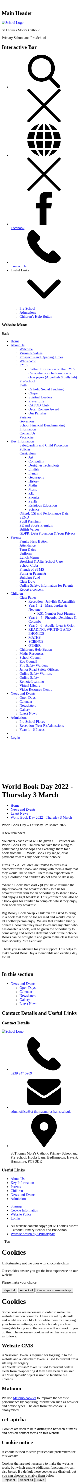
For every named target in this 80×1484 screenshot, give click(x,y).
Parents (16, 537)
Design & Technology (44, 465)
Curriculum (28, 453)
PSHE (32, 501)
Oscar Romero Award (43, 409)
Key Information (22, 441)
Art (30, 457)
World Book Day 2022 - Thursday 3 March (41, 817)
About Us (17, 345)
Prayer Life (36, 401)
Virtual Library (30, 685)
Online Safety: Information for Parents (46, 585)
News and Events (23, 693)
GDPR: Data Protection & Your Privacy (48, 533)
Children (17, 593)
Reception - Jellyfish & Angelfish (51, 601)
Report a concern (32, 589)
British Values (29, 529)
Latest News (28, 713)
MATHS (34, 637)
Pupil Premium (30, 521)
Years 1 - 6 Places (32, 729)
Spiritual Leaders (40, 397)
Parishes (25, 417)
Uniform (26, 553)
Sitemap (16, 1206)
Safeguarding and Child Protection (44, 445)
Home (15, 341)
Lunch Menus (29, 557)
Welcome (26, 349)
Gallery (25, 709)
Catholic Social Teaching (46, 389)
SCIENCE (36, 641)
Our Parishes (37, 413)
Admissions (28, 312)
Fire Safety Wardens (34, 665)
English (33, 469)
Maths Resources (32, 653)
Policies (25, 449)
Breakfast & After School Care (41, 561)
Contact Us (27, 433)
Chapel (33, 393)
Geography (36, 477)
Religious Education (42, 505)
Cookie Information (24, 1210)
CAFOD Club (38, 405)
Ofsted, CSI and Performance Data (44, 513)
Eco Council (28, 661)
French (33, 473)
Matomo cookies (24, 1398)
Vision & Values (31, 353)
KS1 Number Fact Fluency (56, 613)
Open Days (28, 697)
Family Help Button (34, 541)
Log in (15, 737)
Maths (32, 485)
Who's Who (28, 361)
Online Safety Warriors (36, 673)
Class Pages (28, 597)
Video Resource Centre (36, 689)
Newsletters (28, 705)
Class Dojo (27, 581)
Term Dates (28, 549)
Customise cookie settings (54, 1290)
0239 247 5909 (21, 1073)
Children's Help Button (36, 649)
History (33, 481)
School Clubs (29, 565)
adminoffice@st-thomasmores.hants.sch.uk (41, 1111)
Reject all (10, 1290)
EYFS (24, 365)
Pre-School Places (32, 721)
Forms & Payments (33, 573)
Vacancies (27, 437)
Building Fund (30, 577)
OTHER (34, 645)
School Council (30, 657)
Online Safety (29, 677)
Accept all (26, 1290)
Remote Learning (32, 681)
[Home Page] (13, 22)
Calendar (26, 701)
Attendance (28, 545)
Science (33, 509)
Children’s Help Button (36, 316)
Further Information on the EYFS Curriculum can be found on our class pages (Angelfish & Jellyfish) (52, 373)
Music (32, 489)
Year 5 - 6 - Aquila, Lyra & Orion (51, 625)
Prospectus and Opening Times (41, 357)
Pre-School (27, 308)
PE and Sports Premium (36, 525)
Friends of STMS (32, 569)
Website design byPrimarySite (33, 1234)
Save (40, 1480)
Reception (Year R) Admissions (42, 725)
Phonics (34, 497)
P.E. (31, 493)
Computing (36, 461)
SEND (24, 517)
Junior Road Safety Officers (39, 669)
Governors (27, 421)
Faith (23, 385)
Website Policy (21, 1214)
